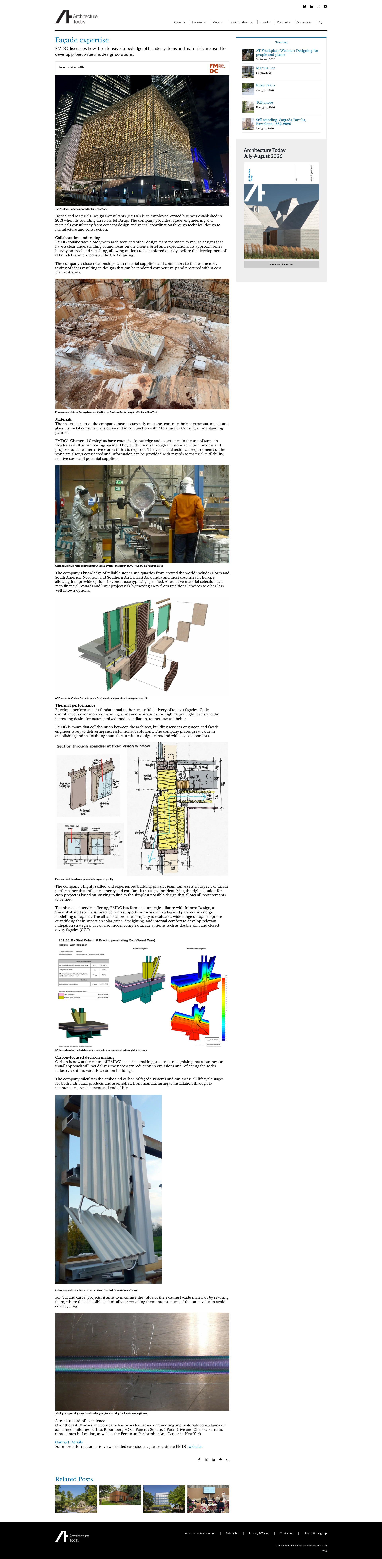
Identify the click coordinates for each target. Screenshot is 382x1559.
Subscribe (232, 1533)
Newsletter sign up (315, 1533)
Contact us (286, 1533)
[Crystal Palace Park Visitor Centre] (120, 1487)
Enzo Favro (265, 85)
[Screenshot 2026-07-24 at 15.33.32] (281, 164)
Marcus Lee (265, 68)
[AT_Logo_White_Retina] (72, 1533)
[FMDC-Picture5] (108, 1095)
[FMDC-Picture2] (142, 77)
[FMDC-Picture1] (142, 280)
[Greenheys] (164, 1487)
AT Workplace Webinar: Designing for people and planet (287, 53)
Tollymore (264, 102)
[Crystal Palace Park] (76, 1487)
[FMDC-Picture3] (142, 467)
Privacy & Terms (259, 1533)
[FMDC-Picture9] (142, 938)
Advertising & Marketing (200, 1533)
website (195, 1447)
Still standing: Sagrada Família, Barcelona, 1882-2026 (281, 122)
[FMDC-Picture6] (142, 744)
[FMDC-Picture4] (142, 1314)
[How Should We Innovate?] (208, 1487)
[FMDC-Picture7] (142, 598)
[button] (320, 22)
